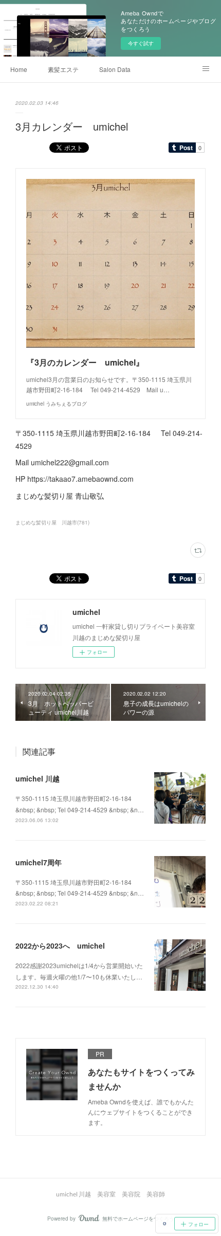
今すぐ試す (141, 43)
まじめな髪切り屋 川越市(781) (52, 522)
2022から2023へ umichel (60, 945)
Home (18, 69)
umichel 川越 (37, 778)
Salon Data (115, 69)
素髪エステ (63, 69)
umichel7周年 (38, 862)
